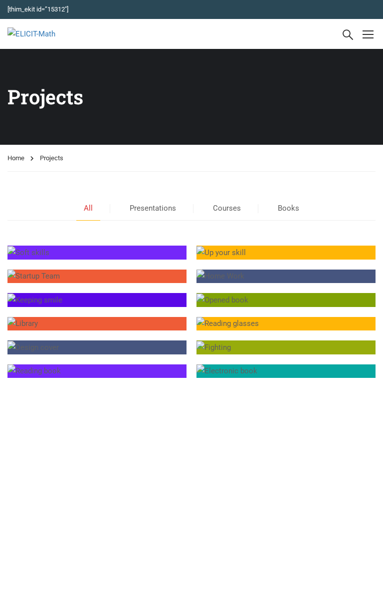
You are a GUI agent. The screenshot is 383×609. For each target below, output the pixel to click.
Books (288, 208)
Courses (227, 208)
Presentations (153, 208)
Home (15, 158)
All (88, 208)
